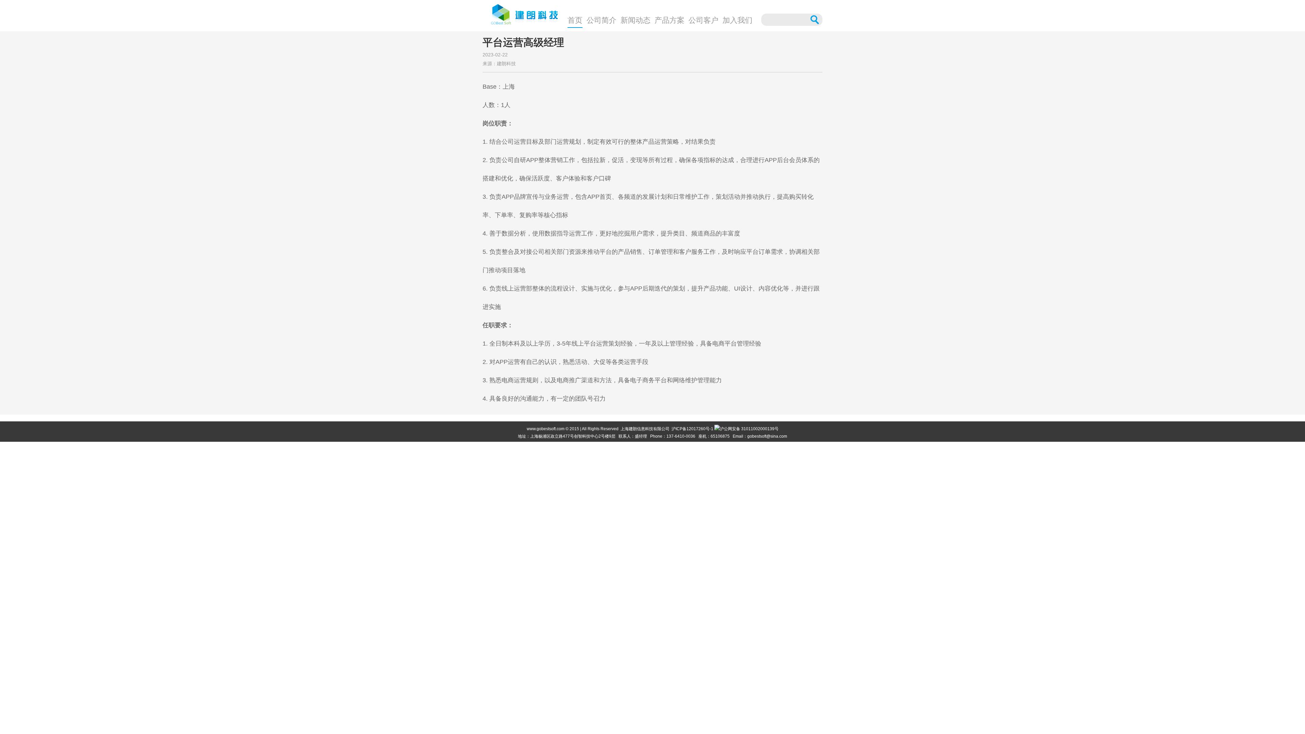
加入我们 (737, 20)
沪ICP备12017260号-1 (692, 428)
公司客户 (703, 20)
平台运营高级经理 (523, 42)
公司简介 (601, 20)
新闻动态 (635, 20)
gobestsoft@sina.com (767, 436)
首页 (575, 20)
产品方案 (669, 20)
